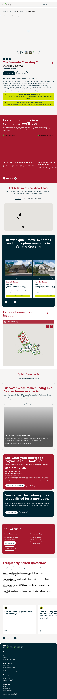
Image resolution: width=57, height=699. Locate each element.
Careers (5, 657)
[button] (20, 215)
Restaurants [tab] (30, 198)
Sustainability (7, 655)
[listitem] (18, 279)
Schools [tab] (18, 198)
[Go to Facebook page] (4, 648)
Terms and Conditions (9, 667)
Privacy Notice (7, 677)
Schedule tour (9, 73)
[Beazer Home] (8, 4)
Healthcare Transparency (10, 671)
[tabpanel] (28, 217)
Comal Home (12, 282)
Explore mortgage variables (15, 485)
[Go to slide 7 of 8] (12, 178)
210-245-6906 (9, 548)
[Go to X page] (15, 648)
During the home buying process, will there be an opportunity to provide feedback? (23, 574)
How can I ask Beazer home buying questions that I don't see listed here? (26, 580)
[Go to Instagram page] (8, 648)
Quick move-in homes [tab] (33, 253)
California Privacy (8, 678)
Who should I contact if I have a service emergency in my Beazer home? (26, 586)
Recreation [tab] (38, 198)
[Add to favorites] (29, 263)
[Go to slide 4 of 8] (10, 178)
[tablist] (28, 198)
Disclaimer (7, 110)
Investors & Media (8, 654)
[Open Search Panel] (42, 4)
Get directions (36, 543)
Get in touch (22, 73)
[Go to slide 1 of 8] (7, 178)
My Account (6, 686)
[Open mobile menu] (3, 4)
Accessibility (6, 669)
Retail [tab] (23, 198)
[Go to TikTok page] (11, 648)
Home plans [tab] (21, 253)
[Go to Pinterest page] (22, 648)
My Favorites (6, 688)
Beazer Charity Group (9, 659)
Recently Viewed (7, 690)
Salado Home (41, 282)
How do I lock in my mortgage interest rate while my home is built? (27, 592)
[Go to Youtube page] (19, 648)
